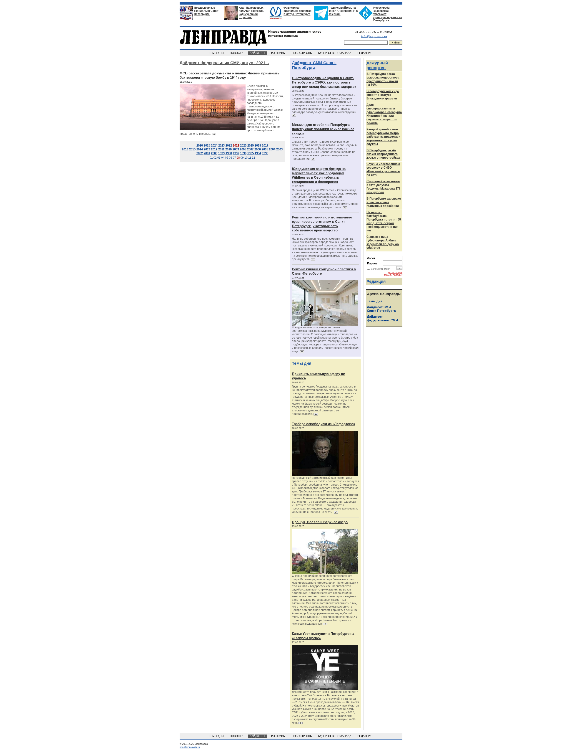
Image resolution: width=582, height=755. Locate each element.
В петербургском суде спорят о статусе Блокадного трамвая (382, 94)
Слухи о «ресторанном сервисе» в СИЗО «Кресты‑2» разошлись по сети (383, 169)
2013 (207, 149)
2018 (258, 145)
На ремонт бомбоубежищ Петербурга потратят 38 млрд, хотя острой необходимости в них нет (383, 221)
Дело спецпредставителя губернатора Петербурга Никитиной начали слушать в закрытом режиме (384, 114)
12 (253, 157)
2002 (199, 153)
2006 (257, 149)
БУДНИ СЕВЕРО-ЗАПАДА (335, 53)
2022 (229, 145)
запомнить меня (380, 268)
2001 (207, 153)
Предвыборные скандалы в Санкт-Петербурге (206, 11)
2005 (265, 149)
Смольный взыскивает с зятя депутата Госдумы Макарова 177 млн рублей (383, 187)
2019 (250, 145)
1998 (229, 153)
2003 (279, 149)
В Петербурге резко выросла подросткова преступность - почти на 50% (382, 79)
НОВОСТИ (237, 53)
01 (211, 157)
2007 (250, 149)
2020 (243, 145)
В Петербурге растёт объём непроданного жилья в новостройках (383, 154)
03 (219, 157)
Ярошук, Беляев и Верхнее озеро (320, 522)
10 (246, 157)
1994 (258, 153)
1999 (221, 153)
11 (249, 157)
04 (222, 157)
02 (215, 157)
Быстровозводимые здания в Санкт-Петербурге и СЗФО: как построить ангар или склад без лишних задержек (324, 82)
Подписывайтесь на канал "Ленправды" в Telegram (343, 11)
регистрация (395, 272)
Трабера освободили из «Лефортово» (323, 424)
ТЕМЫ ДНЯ (217, 53)
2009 (236, 149)
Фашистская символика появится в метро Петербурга (297, 11)
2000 (214, 153)
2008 (243, 149)
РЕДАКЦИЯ (365, 53)
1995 (250, 153)
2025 (207, 145)
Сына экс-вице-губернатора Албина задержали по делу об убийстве (382, 242)
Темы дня (301, 363)
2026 (199, 145)
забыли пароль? (393, 275)
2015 (192, 149)
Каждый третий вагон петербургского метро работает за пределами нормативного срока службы (383, 137)
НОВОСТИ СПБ (302, 53)
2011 (221, 149)
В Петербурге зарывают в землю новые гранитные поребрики (383, 202)
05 (226, 157)
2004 (272, 149)
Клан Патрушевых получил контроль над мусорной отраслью (251, 12)
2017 (265, 145)
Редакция (376, 281)
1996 (243, 153)
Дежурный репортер (377, 65)
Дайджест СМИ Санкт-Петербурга (314, 65)
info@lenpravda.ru (374, 36)
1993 (265, 153)
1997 (236, 153)
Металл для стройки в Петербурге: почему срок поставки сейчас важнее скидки (323, 129)
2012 (214, 149)
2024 (214, 145)
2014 (199, 149)
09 (242, 157)
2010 (228, 149)
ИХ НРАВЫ (279, 53)
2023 (221, 145)
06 (230, 157)
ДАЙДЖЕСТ (257, 53)
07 (234, 157)
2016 (185, 149)
